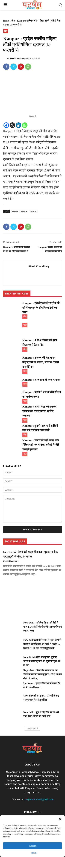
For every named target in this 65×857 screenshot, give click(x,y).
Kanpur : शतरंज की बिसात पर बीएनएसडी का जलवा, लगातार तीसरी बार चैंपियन (40, 362)
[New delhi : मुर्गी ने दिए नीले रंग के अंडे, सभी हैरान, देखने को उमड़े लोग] (12, 716)
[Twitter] (13, 66)
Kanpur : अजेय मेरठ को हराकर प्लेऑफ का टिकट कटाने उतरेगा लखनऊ (39, 411)
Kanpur (24, 211)
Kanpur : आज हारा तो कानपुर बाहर (41, 379)
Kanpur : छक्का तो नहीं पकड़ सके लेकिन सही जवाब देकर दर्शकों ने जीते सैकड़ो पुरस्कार (40, 445)
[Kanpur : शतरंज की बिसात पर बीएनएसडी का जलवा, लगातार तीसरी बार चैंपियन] (12, 361)
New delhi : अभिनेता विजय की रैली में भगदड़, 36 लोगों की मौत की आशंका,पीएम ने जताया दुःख (42, 626)
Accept (32, 845)
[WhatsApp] (28, 66)
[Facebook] (6, 66)
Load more (31, 728)
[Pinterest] (21, 66)
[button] (60, 819)
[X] (12, 125)
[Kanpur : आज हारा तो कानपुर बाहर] (12, 383)
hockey (15, 211)
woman (33, 211)
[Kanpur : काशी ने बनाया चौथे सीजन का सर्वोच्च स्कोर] (12, 396)
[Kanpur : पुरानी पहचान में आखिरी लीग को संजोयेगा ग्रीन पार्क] (12, 430)
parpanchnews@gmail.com (39, 799)
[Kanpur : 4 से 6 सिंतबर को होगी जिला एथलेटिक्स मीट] (12, 344)
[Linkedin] (18, 125)
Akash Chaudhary (17, 58)
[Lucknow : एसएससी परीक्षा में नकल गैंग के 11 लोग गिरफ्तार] (12, 687)
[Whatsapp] (24, 125)
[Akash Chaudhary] (5, 58)
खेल (13, 20)
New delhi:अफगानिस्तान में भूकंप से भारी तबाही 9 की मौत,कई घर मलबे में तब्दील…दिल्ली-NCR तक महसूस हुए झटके (42, 644)
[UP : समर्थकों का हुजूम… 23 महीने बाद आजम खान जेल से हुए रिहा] (12, 700)
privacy (34, 853)
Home (6, 20)
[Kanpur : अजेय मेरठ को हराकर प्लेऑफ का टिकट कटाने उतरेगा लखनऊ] (12, 410)
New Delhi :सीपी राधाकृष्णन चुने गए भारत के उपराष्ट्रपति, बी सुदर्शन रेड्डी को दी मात (41, 661)
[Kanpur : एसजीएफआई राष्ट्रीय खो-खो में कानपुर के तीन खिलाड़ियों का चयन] (12, 307)
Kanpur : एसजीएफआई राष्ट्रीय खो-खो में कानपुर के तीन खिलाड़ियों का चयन (41, 307)
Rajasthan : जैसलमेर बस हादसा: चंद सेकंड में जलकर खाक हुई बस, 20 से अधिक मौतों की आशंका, (42, 674)
